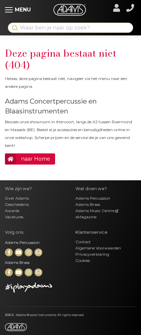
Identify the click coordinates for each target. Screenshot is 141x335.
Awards (12, 210)
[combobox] (70, 28)
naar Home (35, 159)
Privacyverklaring (92, 254)
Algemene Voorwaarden (98, 248)
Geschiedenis (17, 204)
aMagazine (85, 216)
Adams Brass (87, 204)
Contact (83, 241)
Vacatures (14, 216)
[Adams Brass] (9, 272)
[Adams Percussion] (9, 252)
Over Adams (17, 198)
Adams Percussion (92, 198)
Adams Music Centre (95, 210)
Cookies (82, 260)
